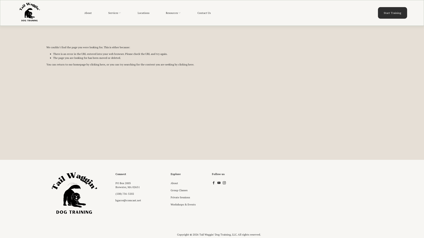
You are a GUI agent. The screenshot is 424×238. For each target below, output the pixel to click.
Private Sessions (180, 197)
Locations (143, 13)
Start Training (392, 13)
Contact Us (204, 13)
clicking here (97, 64)
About (88, 13)
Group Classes (179, 190)
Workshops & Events (183, 204)
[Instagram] (224, 182)
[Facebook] (213, 182)
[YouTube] (219, 182)
